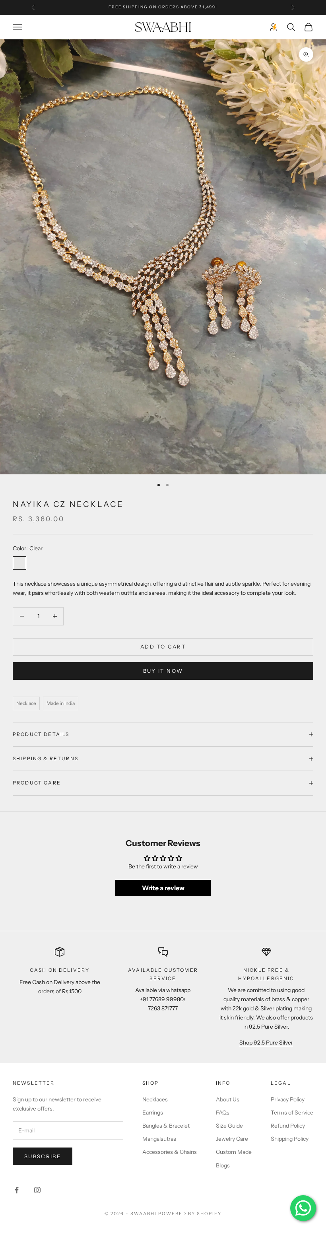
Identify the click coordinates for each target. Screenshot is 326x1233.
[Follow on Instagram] (37, 1190)
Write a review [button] (163, 888)
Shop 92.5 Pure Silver (266, 1042)
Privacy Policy (288, 1099)
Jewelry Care (232, 1138)
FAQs (222, 1112)
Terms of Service (292, 1112)
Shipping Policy (290, 1138)
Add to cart (163, 646)
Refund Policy (288, 1125)
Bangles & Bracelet (166, 1125)
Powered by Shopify (189, 1213)
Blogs (223, 1165)
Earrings (152, 1112)
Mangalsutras (159, 1138)
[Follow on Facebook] (17, 1190)
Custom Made (234, 1151)
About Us (227, 1099)
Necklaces (155, 1099)
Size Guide (229, 1125)
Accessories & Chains (169, 1151)
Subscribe (42, 1156)
